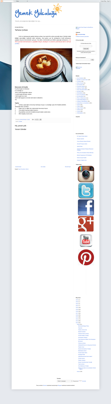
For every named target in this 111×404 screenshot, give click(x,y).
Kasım (78, 371)
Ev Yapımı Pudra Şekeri (82, 136)
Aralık (78, 324)
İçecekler (79, 91)
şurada (17, 43)
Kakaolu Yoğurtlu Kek (82, 160)
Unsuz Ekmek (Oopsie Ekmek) (83, 141)
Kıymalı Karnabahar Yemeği (84, 348)
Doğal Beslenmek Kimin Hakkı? (85, 356)
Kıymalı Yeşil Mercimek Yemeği (85, 362)
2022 (77, 303)
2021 (77, 305)
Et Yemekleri (80, 84)
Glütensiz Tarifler (81, 88)
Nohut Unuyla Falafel (81, 157)
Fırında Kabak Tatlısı (82, 352)
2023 (77, 301)
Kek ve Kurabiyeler (81, 94)
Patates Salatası (81, 360)
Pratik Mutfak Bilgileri (82, 99)
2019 (77, 309)
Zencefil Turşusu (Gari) (82, 143)
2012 (77, 322)
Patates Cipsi (81, 347)
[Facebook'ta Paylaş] (41, 119)
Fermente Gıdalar (81, 86)
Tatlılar (78, 106)
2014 (77, 319)
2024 (77, 299)
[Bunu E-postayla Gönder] (35, 119)
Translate (84, 381)
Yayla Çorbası (81, 364)
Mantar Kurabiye (82, 331)
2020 (77, 307)
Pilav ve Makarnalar (81, 98)
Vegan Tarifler (80, 108)
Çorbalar (20, 121)
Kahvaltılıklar (80, 93)
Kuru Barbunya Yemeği (83, 366)
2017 (77, 313)
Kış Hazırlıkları (80, 96)
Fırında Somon (81, 358)
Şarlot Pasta (79, 146)
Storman (45, 385)
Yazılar (78, 111)
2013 (77, 320)
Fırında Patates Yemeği (83, 335)
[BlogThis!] (37, 119)
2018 (77, 311)
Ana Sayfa (43, 166)
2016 (77, 315)
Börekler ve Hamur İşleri (82, 79)
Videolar (79, 109)
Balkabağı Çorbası (82, 350)
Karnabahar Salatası (82, 337)
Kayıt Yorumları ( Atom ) (23, 169)
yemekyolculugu (81, 34)
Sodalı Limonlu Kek (82, 329)
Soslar (78, 104)
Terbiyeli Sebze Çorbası (83, 333)
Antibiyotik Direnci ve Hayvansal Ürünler (87, 345)
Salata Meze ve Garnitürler (83, 103)
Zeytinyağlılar (80, 113)
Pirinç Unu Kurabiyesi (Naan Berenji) (85, 152)
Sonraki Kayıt (18, 166)
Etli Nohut (80, 341)
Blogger (60, 385)
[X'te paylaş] (39, 119)
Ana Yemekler (80, 78)
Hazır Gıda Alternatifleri (82, 89)
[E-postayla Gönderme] (33, 119)
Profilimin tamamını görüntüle (82, 36)
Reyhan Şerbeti (80, 138)
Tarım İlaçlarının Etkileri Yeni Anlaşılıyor (86, 339)
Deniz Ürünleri (80, 83)
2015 (77, 317)
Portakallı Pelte (81, 354)
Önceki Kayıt (68, 166)
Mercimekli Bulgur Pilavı (83, 326)
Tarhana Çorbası (82, 343)
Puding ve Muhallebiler (82, 101)
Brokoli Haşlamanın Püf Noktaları (84, 155)
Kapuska (80, 328)
